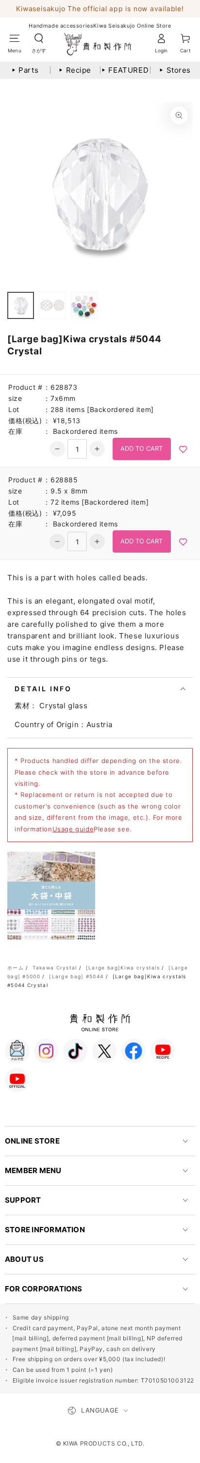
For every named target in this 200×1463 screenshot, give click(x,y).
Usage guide (73, 829)
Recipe (75, 70)
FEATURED (125, 70)
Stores (175, 70)
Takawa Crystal (55, 967)
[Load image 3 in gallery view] (84, 305)
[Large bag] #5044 (76, 976)
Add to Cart (141, 448)
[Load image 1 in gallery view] (20, 305)
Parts (25, 70)
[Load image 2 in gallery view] (52, 305)
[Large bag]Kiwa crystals (123, 967)
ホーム (15, 967)
